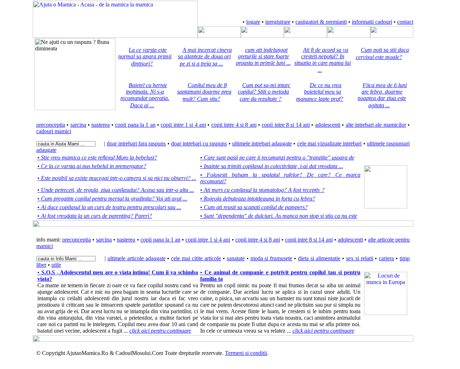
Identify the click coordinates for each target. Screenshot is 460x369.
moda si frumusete (271, 258)
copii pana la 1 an (135, 125)
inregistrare (277, 22)
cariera (386, 258)
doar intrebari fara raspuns (136, 143)
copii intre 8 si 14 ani (286, 125)
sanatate (236, 258)
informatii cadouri (372, 22)
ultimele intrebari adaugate (262, 143)
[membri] (219, 36)
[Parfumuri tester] (385, 313)
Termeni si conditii (246, 353)
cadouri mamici (53, 131)
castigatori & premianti (321, 22)
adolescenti (327, 125)
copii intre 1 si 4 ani (183, 125)
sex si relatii (359, 258)
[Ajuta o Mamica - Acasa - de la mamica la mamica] (115, 36)
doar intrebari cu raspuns (199, 143)
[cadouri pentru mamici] (391, 36)
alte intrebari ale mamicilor (376, 125)
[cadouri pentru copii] (348, 36)
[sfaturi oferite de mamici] (305, 36)
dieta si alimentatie (319, 258)
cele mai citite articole (196, 258)
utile (56, 265)
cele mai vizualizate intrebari (329, 143)
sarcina (78, 125)
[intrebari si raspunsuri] (262, 36)
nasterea (100, 125)
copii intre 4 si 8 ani (234, 125)
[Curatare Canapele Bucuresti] (385, 206)
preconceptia (50, 125)
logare (253, 22)
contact (405, 22)
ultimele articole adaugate (136, 258)
